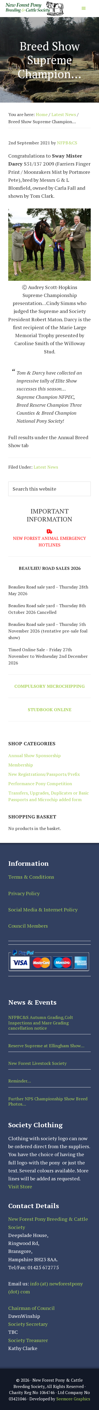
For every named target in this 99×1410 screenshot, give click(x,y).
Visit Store (20, 1186)
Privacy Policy (24, 893)
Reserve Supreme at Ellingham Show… (46, 1046)
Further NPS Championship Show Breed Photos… (47, 1101)
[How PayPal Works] (48, 951)
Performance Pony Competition (40, 783)
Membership (20, 765)
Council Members (28, 925)
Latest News (46, 467)
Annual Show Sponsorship (34, 755)
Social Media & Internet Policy (43, 909)
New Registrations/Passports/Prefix (44, 774)
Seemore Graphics (73, 1398)
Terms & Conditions (31, 876)
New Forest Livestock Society (37, 1063)
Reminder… (19, 1081)
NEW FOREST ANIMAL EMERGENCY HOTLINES (49, 541)
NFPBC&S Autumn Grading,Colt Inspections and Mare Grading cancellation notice (40, 1022)
